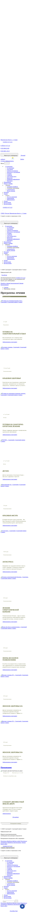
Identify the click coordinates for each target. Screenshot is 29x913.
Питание (6, 192)
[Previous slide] (3, 784)
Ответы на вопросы (12, 170)
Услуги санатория (12, 197)
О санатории (8, 166)
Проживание (7, 182)
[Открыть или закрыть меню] (7, 163)
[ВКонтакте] (5, 220)
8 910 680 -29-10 (5, 151)
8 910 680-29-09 (5, 148)
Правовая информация (13, 179)
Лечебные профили (12, 186)
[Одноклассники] (2, 220)
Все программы (7, 296)
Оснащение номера (15, 823)
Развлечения (10, 198)
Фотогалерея (7, 202)
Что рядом (10, 169)
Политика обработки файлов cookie (11, 841)
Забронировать (7, 813)
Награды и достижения (13, 172)
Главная (6, 287)
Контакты (9, 180)
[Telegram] (4, 144)
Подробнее (15, 817)
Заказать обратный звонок (7, 847)
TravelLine (4, 275)
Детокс (6, 201)
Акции (6, 193)
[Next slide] (26, 784)
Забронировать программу (10, 342)
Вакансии (9, 178)
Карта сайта (4, 844)
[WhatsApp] (2, 144)
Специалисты (11, 189)
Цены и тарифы (8, 183)
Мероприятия (11, 199)
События (9, 175)
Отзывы (9, 173)
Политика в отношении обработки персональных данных (14, 841)
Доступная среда (11, 176)
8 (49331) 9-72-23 (5, 145)
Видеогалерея (7, 204)
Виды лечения (11, 191)
